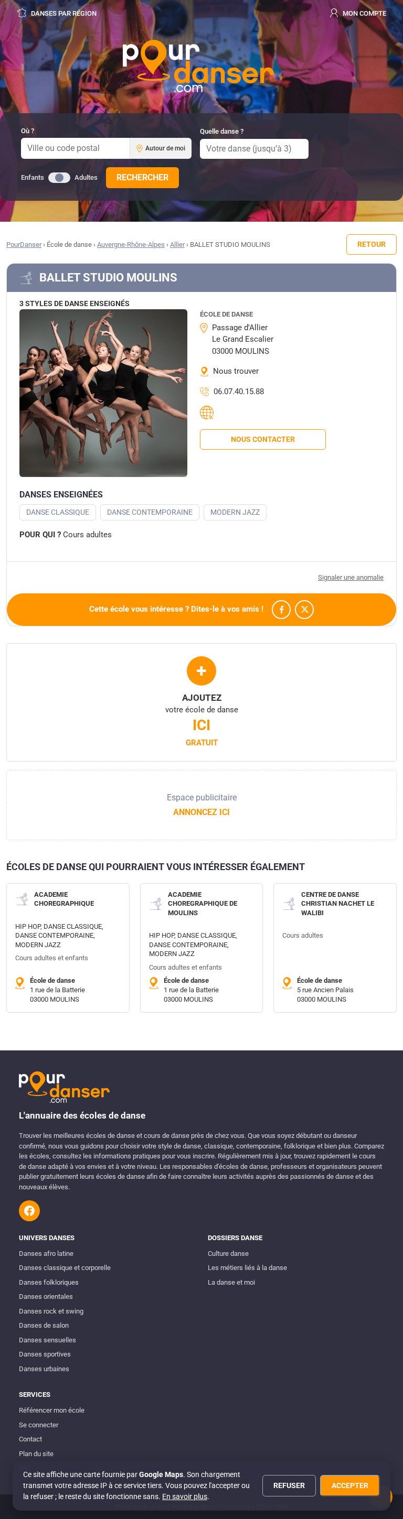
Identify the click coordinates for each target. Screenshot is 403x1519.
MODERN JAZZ (235, 512)
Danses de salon (44, 1325)
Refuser (289, 1485)
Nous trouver (236, 371)
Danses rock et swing (51, 1311)
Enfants (32, 177)
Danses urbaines (44, 1369)
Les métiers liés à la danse (247, 1268)
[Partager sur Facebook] (281, 609)
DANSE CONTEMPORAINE (150, 512)
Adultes (86, 177)
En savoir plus (184, 1496)
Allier (177, 244)
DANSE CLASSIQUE (57, 512)
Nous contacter (263, 439)
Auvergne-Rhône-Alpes (131, 244)
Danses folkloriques (49, 1282)
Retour (371, 244)
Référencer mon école (51, 1410)
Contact (30, 1439)
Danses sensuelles (47, 1340)
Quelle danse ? (221, 131)
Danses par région (63, 13)
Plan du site (36, 1454)
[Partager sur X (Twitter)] (304, 609)
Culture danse (228, 1253)
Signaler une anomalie (351, 577)
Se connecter (38, 1425)
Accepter (350, 1485)
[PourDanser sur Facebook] (29, 1210)
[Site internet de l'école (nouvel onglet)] (208, 412)
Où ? (27, 131)
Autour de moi (165, 148)
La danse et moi (231, 1282)
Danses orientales (46, 1296)
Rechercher (142, 177)
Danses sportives (45, 1354)
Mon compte (363, 13)
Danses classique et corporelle (65, 1268)
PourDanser (23, 244)
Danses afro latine (46, 1253)
